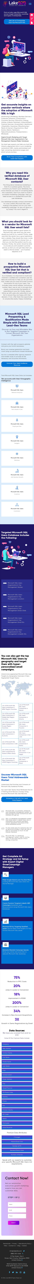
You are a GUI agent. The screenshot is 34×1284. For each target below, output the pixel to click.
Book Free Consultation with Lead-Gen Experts (17, 157)
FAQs (5, 1245)
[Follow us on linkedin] (16, 1272)
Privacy (14, 1243)
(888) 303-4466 (16, 1253)
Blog (19, 1245)
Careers (24, 1245)
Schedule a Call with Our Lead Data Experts (17, 799)
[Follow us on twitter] (13, 1272)
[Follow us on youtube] (24, 1272)
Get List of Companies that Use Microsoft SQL (17, 21)
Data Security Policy (25, 1243)
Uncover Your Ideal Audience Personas (17, 364)
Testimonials (7, 1243)
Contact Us (12, 1245)
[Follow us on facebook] (9, 1272)
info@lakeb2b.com (16, 1251)
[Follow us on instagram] (20, 1272)
